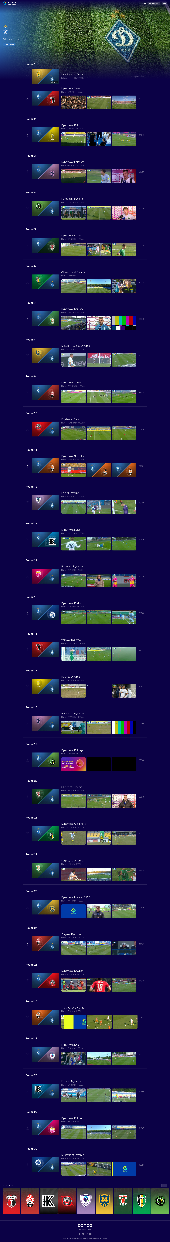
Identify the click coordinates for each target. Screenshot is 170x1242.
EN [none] (142, 3)
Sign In (164, 3)
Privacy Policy (82, 1229)
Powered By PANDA (101, 1238)
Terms (89, 1229)
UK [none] (145, 3)
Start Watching (8, 44)
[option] (141, 4)
